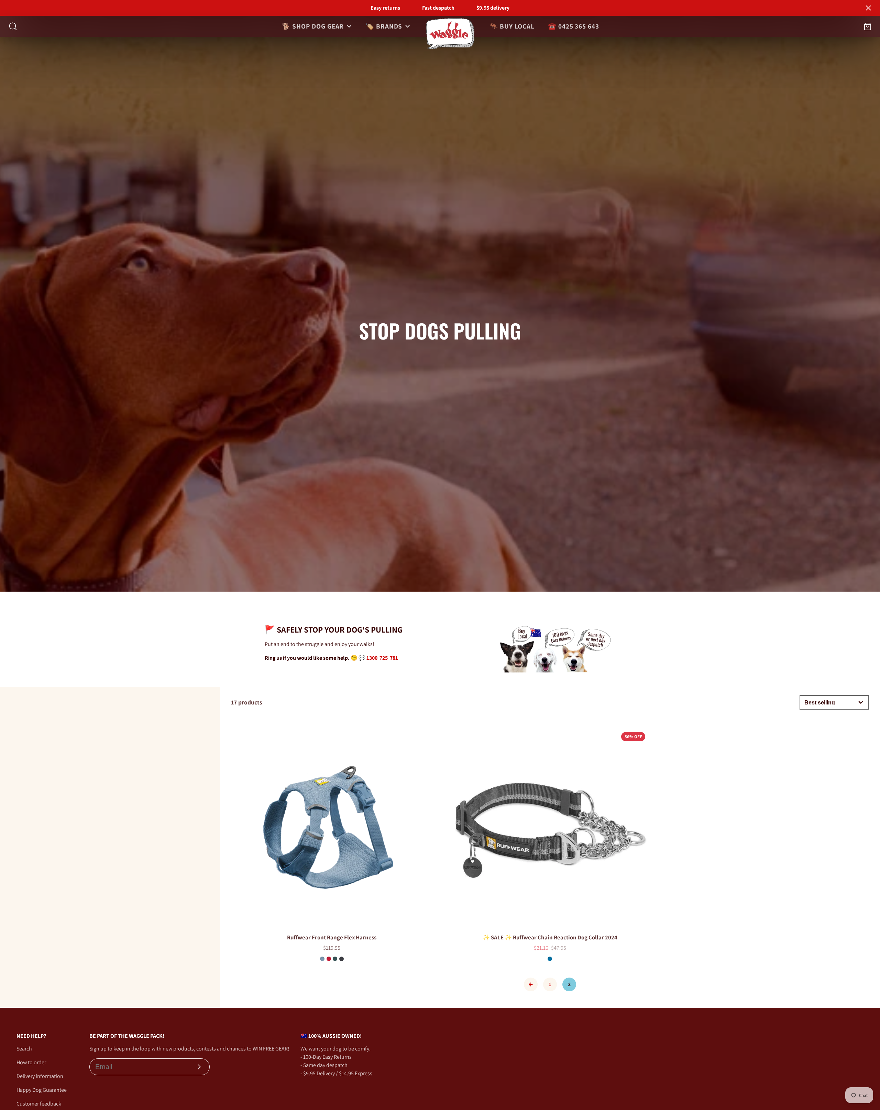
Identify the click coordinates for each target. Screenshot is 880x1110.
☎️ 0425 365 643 (573, 26)
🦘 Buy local (512, 26)
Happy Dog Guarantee (41, 1089)
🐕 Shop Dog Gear (313, 26)
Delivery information (39, 1076)
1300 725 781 (382, 657)
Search (24, 1048)
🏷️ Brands (384, 26)
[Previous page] (531, 984)
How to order (31, 1062)
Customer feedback (38, 1103)
